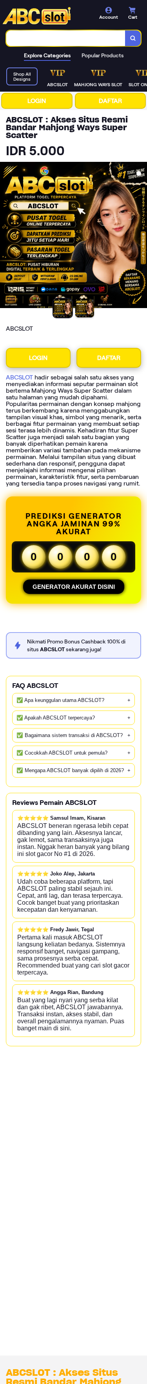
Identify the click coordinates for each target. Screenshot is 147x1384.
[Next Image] (140, 236)
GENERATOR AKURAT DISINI (74, 586)
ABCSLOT (19, 377)
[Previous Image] (6, 236)
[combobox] (65, 38)
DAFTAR (110, 100)
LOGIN (36, 100)
